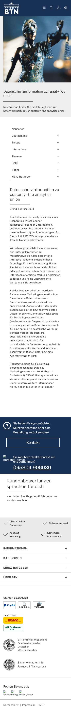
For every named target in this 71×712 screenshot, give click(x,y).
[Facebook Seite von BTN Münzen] (6, 694)
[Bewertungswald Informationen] (22, 694)
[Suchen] (51, 8)
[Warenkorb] (65, 8)
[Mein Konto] (58, 8)
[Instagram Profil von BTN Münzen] (14, 694)
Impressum (29, 705)
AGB (41, 705)
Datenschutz (11, 705)
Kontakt (33, 442)
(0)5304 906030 (32, 467)
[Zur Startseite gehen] (11, 8)
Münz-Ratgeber (15, 567)
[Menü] (44, 8)
